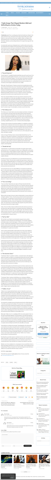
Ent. (3, 28)
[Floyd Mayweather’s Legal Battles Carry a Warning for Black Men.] (31, 459)
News (7, 28)
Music (5, 28)
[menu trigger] (2, 14)
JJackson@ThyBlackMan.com (8, 355)
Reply (32, 422)
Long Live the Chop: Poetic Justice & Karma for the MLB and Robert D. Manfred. (43, 410)
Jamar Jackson (4, 27)
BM (1, 28)
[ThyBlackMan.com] (25, 8)
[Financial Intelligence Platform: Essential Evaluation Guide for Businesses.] (19, 459)
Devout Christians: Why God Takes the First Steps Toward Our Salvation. (43, 426)
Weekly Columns (15, 28)
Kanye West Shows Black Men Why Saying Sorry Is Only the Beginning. (6, 466)
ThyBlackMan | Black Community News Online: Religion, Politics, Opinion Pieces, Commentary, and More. (29, 476)
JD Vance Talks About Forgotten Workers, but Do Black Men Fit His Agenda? (42, 398)
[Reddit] (29, 397)
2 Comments (15, 27)
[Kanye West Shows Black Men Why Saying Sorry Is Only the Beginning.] (6, 459)
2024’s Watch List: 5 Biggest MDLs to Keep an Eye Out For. (43, 416)
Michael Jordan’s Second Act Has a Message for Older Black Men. (43, 420)
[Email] (32, 397)
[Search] (49, 14)
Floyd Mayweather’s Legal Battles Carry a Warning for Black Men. (31, 466)
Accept (12, 477)
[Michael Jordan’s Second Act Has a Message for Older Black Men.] (44, 459)
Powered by (41, 337)
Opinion (10, 28)
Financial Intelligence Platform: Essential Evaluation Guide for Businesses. (42, 386)
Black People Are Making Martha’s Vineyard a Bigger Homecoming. (43, 431)
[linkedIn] (26, 397)
